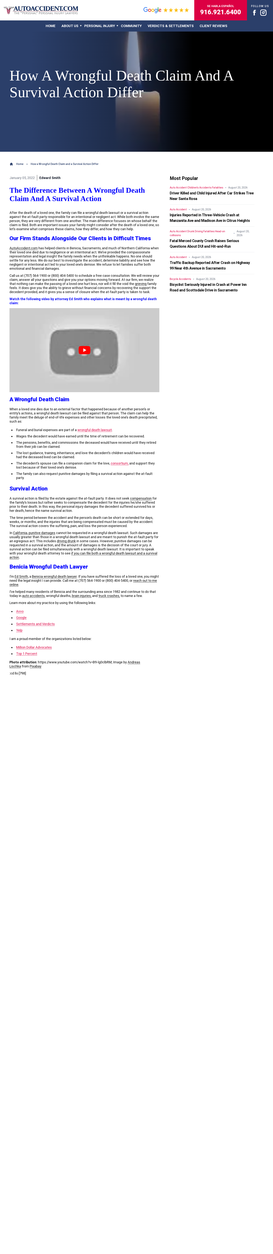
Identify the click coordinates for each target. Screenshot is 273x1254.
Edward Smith (50, 178)
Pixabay (35, 666)
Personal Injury (99, 26)
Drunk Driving (195, 231)
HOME (51, 26)
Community (131, 26)
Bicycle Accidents (180, 279)
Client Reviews (213, 26)
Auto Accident (178, 187)
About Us (69, 26)
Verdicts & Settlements (171, 26)
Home (19, 164)
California (20, 533)
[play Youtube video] (84, 350)
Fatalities (217, 187)
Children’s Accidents (199, 187)
